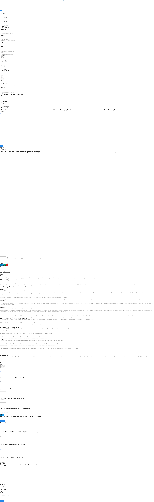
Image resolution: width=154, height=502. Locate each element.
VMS (3, 99)
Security (5, 58)
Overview (4, 13)
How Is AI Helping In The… (111, 110)
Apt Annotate (5, 21)
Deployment (4, 87)
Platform (2, 12)
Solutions (2, 56)
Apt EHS (3, 46)
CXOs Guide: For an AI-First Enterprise (12, 94)
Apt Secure (3, 32)
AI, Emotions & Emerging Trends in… (11, 110)
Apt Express (5, 18)
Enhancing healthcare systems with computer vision (13, 444)
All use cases (4, 83)
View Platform (5, 28)
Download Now (4, 95)
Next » (4, 462)
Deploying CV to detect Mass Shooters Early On (11, 457)
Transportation (6, 60)
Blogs (3, 98)
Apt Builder (5, 22)
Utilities (5, 62)
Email (0, 417)
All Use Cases (5, 66)
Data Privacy (5, 69)
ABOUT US (2, 111)
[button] (2, 93)
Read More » (1, 433)
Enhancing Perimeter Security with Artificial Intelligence (13, 431)
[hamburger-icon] (1, 10)
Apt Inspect (5, 17)
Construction (5, 61)
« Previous (1, 462)
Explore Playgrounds (6, 25)
